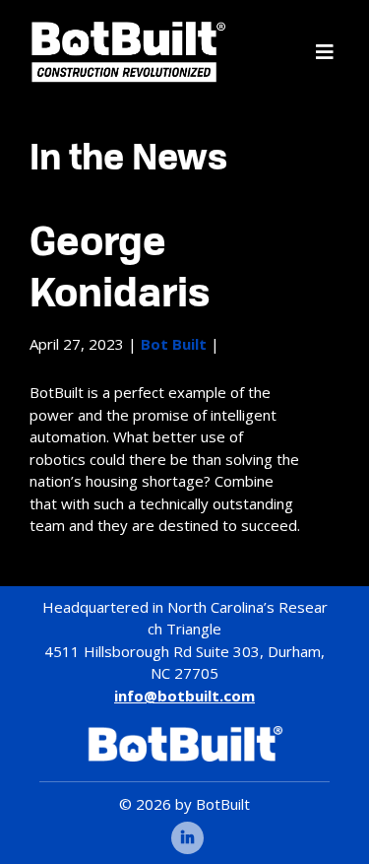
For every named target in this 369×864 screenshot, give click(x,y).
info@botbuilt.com (184, 695)
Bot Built (174, 344)
